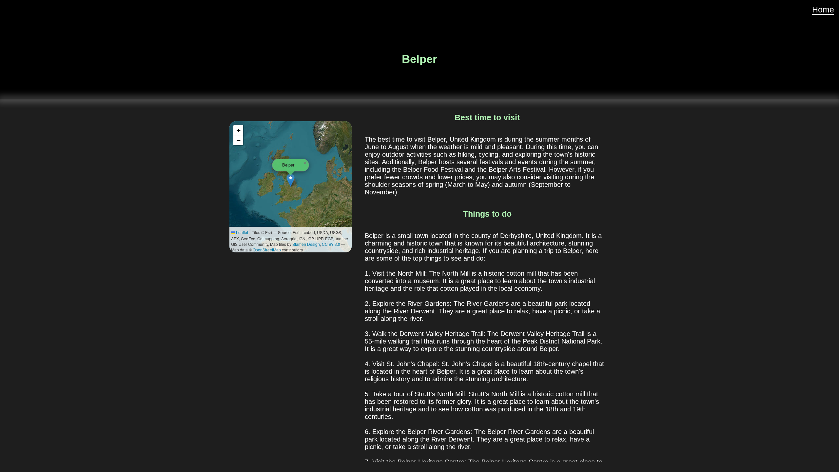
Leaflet (241, 232)
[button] (290, 180)
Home (823, 9)
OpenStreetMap (267, 249)
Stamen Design (306, 244)
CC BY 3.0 (331, 244)
